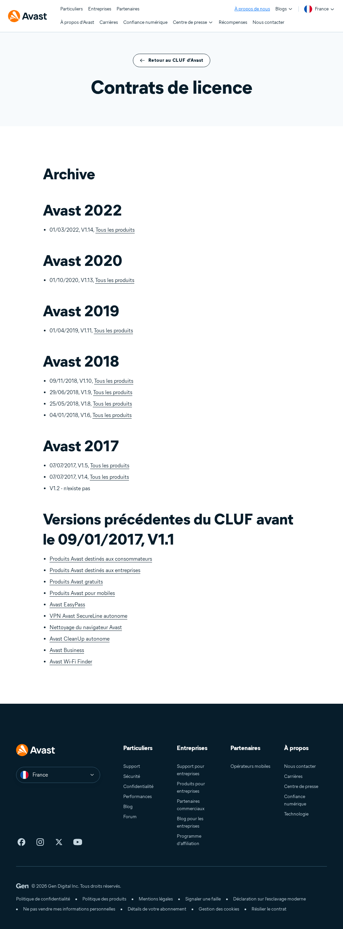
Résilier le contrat (269, 909)
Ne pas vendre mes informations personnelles (69, 909)
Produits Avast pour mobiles (82, 593)
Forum (130, 817)
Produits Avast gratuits (76, 581)
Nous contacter (300, 766)
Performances (137, 796)
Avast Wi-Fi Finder (71, 661)
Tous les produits (115, 230)
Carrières (293, 776)
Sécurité (131, 776)
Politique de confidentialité (43, 899)
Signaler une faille (203, 899)
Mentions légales (156, 899)
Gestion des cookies (219, 909)
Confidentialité (138, 786)
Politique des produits (104, 899)
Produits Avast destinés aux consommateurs (101, 559)
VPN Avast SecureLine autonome (88, 616)
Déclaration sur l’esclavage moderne (269, 899)
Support (131, 766)
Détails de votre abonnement (157, 909)
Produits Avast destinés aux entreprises (95, 570)
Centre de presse (301, 786)
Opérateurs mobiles (250, 766)
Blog (128, 806)
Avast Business (67, 650)
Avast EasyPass (67, 604)
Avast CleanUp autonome (80, 639)
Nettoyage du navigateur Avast (86, 627)
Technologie (296, 814)
